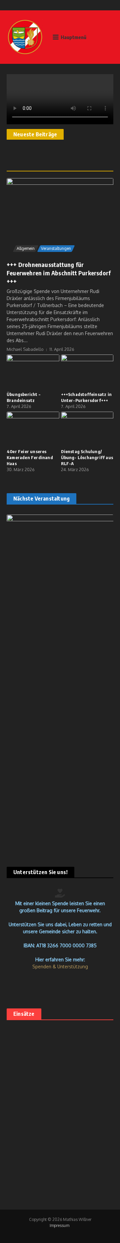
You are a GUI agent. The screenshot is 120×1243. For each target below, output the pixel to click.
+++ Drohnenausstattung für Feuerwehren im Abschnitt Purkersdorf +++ (59, 273)
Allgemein (26, 248)
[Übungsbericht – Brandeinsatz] (33, 372)
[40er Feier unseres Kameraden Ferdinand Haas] (33, 429)
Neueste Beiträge (35, 134)
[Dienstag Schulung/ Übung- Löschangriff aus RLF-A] (87, 429)
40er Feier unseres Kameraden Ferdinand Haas (30, 457)
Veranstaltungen (56, 248)
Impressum (59, 1225)
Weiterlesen (29, 1158)
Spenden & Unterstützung (60, 966)
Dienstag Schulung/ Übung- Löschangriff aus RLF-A (87, 457)
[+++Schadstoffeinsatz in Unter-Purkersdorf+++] (87, 372)
